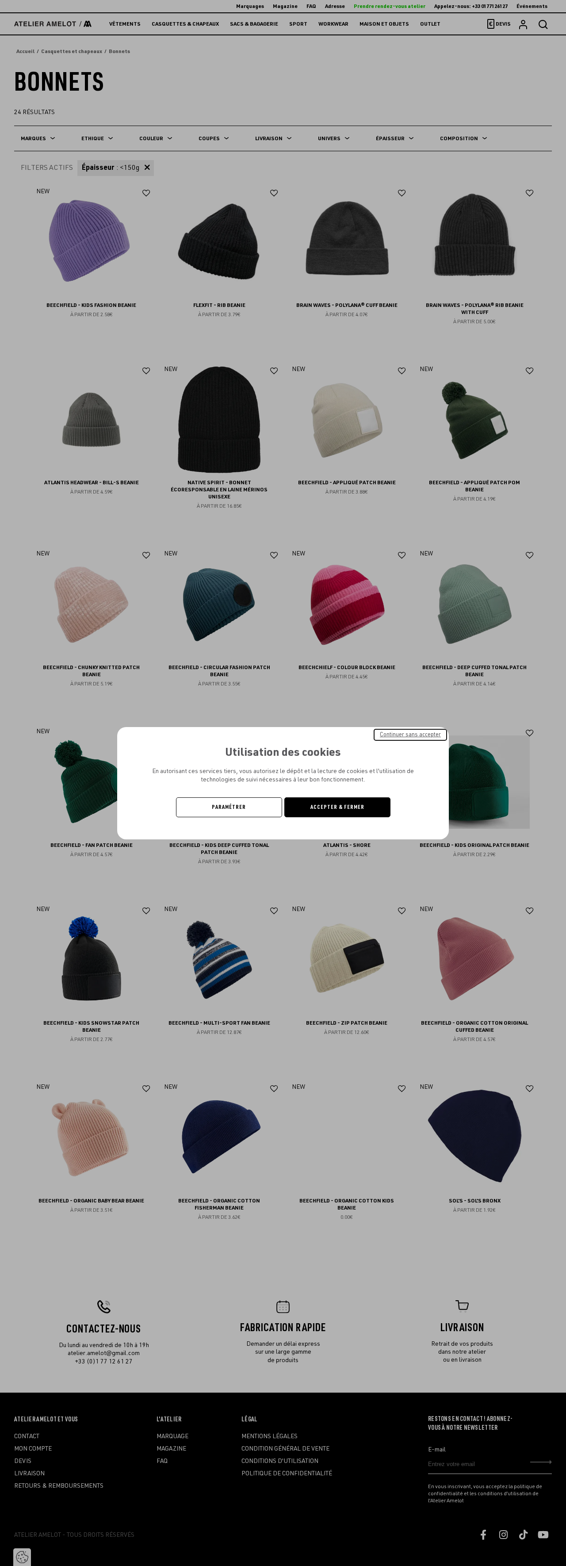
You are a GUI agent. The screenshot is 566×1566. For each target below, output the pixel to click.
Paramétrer (229, 807)
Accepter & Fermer (337, 807)
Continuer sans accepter (410, 734)
